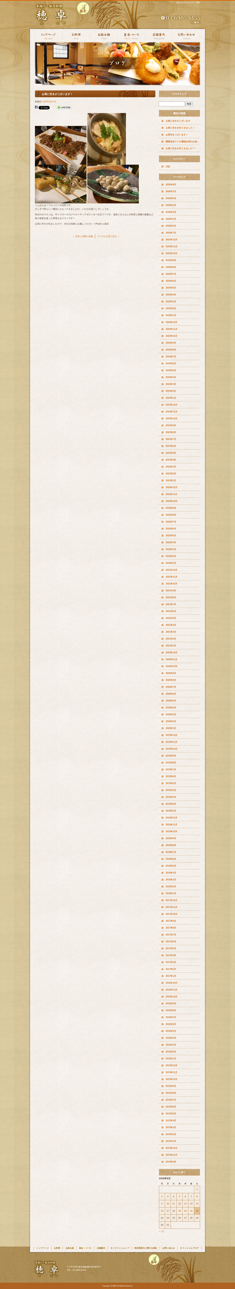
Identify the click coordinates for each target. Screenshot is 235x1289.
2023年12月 (171, 404)
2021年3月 (171, 632)
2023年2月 (171, 473)
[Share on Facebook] (36, 107)
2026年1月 (171, 232)
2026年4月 (171, 212)
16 (162, 1211)
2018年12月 (171, 817)
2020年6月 (171, 694)
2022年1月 (171, 563)
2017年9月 (171, 921)
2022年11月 (171, 494)
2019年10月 (171, 749)
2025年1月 (171, 315)
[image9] (113, 201)
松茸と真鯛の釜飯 (82, 236)
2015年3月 (171, 1127)
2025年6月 (171, 281)
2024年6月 (171, 363)
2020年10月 (171, 666)
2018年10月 (171, 831)
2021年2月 (171, 638)
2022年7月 (171, 521)
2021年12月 (171, 570)
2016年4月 (171, 1038)
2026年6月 (171, 198)
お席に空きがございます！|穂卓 (187, 2)
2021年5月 (171, 618)
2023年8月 (171, 432)
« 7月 (161, 1231)
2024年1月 (171, 398)
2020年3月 (171, 714)
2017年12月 (171, 900)
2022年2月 (171, 556)
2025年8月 (171, 267)
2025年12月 (171, 239)
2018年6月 (171, 859)
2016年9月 (171, 1003)
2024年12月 (171, 322)
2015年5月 (171, 1113)
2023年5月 (171, 453)
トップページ (48, 35)
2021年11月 (171, 577)
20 (185, 1211)
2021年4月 (171, 625)
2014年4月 (171, 1161)
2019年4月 (171, 790)
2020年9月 (171, 673)
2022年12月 (171, 487)
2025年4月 (171, 294)
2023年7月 (171, 439)
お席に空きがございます (178, 121)
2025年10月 (171, 253)
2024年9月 (171, 343)
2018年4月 (171, 872)
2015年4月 (171, 1120)
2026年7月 (171, 191)
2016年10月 (171, 996)
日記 (168, 166)
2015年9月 (171, 1086)
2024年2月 (171, 391)
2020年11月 (171, 659)
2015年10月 (171, 1079)
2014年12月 (171, 1148)
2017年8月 (171, 927)
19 (179, 1211)
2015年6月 (171, 1106)
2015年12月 (171, 1065)
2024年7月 (171, 356)
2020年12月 (171, 652)
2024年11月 (171, 329)
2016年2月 (171, 1051)
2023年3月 (171, 466)
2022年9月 (171, 508)
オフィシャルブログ (189, 1248)
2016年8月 (171, 1010)
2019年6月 (171, 776)
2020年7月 (171, 687)
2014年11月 (171, 1155)
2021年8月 (171, 597)
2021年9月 (171, 590)
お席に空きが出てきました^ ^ (181, 148)
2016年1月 (171, 1058)
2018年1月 (171, 893)
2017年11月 (171, 907)
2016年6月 (171, 1024)
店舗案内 (159, 35)
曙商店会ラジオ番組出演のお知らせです (183, 141)
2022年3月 (171, 549)
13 (185, 1203)
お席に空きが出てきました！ (180, 127)
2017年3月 (171, 962)
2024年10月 (171, 336)
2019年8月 (171, 762)
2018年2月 (171, 886)
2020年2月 (171, 721)
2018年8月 (171, 845)
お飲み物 (104, 35)
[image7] (106, 162)
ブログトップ (179, 93)
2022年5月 (171, 535)
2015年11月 (171, 1072)
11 (174, 1203)
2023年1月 (171, 480)
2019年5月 (171, 783)
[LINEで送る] (64, 107)
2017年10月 (171, 914)
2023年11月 (171, 411)
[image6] (61, 162)
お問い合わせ (186, 35)
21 (191, 1211)
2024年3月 (171, 384)
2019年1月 (171, 810)
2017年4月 (171, 955)
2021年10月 (171, 583)
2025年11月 (171, 246)
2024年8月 (171, 349)
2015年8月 (171, 1093)
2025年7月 (171, 274)
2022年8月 (171, 515)
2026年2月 (171, 226)
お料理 (76, 35)
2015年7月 (171, 1100)
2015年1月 (171, 1141)
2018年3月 (171, 879)
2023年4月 (171, 460)
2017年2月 (171, 969)
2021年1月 (171, 645)
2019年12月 (171, 735)
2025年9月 (171, 260)
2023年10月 (171, 418)
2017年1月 (171, 976)
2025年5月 (171, 287)
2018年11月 (171, 824)
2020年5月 (171, 700)
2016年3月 (171, 1044)
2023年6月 (171, 446)
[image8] (61, 201)
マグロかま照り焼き (108, 236)
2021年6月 (171, 611)
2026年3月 (171, 219)
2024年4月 (171, 377)
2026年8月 (171, 184)
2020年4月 (171, 707)
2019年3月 (171, 797)
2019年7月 (171, 769)
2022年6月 (171, 528)
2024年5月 (171, 370)
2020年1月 (171, 728)
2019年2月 (171, 804)
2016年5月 (171, 1031)
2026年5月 (171, 205)
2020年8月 (171, 680)
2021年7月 (171, 604)
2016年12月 (171, 983)
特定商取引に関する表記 (145, 1248)
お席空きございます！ (177, 134)
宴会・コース (131, 35)
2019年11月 (171, 742)
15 (197, 1203)
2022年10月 (171, 501)
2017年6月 (171, 941)
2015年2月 (171, 1134)
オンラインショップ (119, 1248)
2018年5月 (171, 866)
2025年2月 (171, 308)
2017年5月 (171, 948)
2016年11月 (171, 989)
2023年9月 (171, 425)
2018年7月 (171, 852)
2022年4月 (171, 542)
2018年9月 (171, 838)
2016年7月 (171, 1017)
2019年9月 (171, 755)
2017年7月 (171, 934)
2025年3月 (171, 301)
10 (168, 1203)
